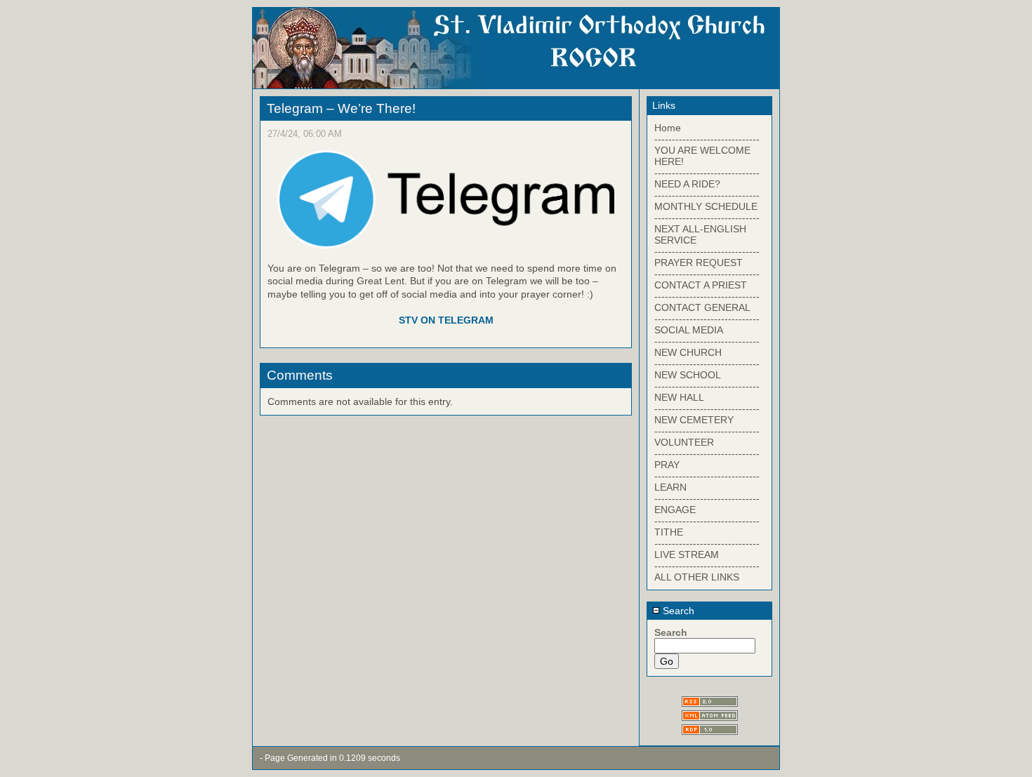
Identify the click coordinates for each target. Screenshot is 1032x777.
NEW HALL (679, 397)
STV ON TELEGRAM (446, 320)
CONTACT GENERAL (702, 307)
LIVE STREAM (686, 554)
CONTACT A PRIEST (700, 285)
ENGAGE (675, 509)
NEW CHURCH (688, 352)
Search (677, 610)
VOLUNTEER (684, 442)
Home (667, 127)
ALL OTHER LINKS (696, 577)
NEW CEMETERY (694, 419)
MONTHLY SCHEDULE (706, 206)
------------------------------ (707, 139)
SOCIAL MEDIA (688, 330)
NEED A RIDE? (687, 184)
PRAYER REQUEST (698, 262)
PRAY (667, 464)
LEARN (670, 487)
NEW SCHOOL (687, 374)
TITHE (668, 532)
